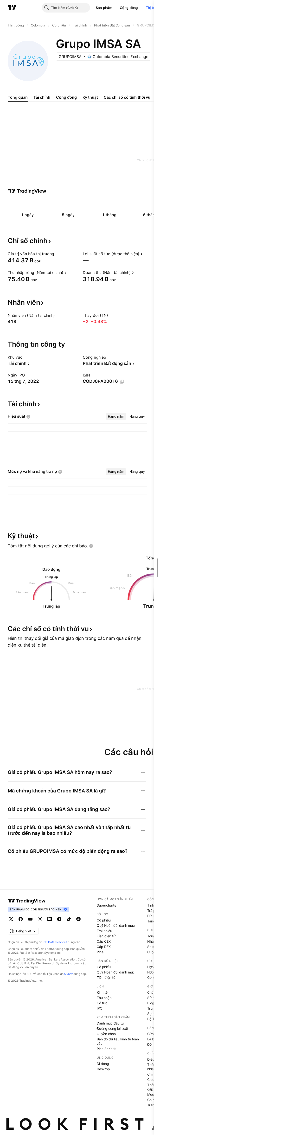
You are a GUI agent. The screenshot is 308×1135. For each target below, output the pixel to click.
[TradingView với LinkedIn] (49, 919)
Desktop (103, 1069)
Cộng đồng (129, 8)
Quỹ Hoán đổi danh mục (116, 925)
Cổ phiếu (104, 920)
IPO (100, 1008)
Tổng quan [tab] (18, 97)
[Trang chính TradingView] (12, 7)
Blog (150, 1003)
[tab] (116, 416)
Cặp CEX (104, 941)
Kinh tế (102, 992)
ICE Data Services (55, 942)
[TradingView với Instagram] (40, 919)
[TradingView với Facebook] (20, 919)
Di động (103, 1064)
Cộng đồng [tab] (66, 97)
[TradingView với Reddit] (78, 919)
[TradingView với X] (11, 919)
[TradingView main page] (27, 900)
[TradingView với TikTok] (68, 919)
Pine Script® (106, 1049)
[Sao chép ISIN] (122, 381)
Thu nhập (104, 998)
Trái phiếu (104, 931)
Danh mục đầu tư (110, 1023)
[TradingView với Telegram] (59, 919)
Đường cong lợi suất (112, 1028)
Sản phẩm (104, 8)
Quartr (68, 974)
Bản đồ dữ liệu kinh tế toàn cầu (118, 1041)
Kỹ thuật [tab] (90, 97)
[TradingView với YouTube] (30, 919)
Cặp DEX (104, 947)
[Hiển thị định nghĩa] (57, 254)
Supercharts (106, 905)
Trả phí (152, 910)
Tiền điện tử (106, 936)
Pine (100, 952)
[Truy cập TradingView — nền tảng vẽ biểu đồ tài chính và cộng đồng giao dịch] (27, 191)
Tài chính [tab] (41, 97)
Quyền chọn (106, 1034)
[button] (116, 8)
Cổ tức (102, 1003)
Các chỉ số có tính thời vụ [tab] (127, 97)
